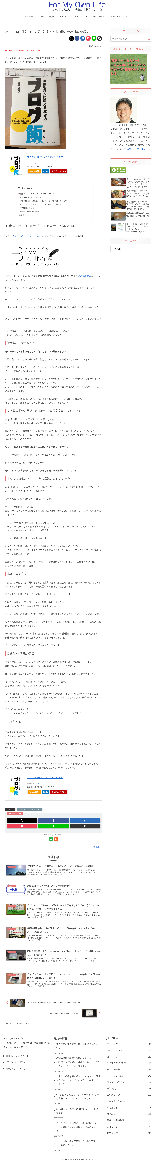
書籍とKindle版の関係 (30, 211)
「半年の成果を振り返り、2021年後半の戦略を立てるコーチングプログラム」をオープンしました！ (78, 1080)
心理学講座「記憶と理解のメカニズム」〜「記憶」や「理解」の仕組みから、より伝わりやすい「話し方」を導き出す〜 (78, 1062)
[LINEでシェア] (94, 38)
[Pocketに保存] (88, 38)
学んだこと (11, 809)
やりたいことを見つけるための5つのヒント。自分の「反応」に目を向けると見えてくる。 (78, 1127)
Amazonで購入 (34, 171)
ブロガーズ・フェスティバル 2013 (28, 236)
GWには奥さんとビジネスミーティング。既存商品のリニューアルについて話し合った (77, 1096)
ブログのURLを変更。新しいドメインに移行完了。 (78, 1046)
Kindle (45, 171)
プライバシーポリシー (16, 1062)
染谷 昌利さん (84, 276)
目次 (24, 188)
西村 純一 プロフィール (17, 1056)
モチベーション (36, 809)
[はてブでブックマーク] (82, 38)
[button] (99, 38)
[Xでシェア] (71, 38)
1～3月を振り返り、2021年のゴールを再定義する (77, 1111)
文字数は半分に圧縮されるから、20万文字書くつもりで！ (45, 201)
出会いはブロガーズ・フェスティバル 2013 (37, 194)
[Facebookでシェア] (77, 38)
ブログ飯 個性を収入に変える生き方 (45, 157)
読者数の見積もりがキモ (31, 197)
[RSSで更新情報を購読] (56, 839)
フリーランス (23, 809)
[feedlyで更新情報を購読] (51, 839)
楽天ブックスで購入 (59, 171)
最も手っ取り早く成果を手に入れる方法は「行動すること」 (77, 1143)
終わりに (23, 215)
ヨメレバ (36, 163)
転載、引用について (15, 1068)
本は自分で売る (27, 208)
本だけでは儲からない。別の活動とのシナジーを (41, 204)
